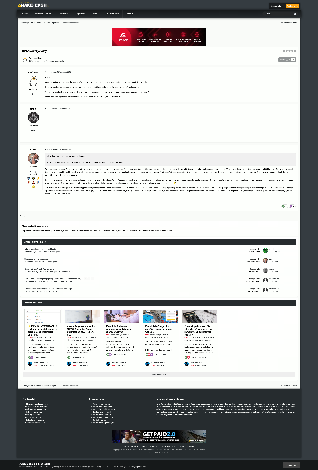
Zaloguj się (276, 6)
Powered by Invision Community (159, 452)
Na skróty (64, 14)
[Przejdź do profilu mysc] (30, 364)
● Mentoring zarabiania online (37, 404)
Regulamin (154, 446)
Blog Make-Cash (73, 340)
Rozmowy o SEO (54, 291)
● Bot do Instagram (98, 420)
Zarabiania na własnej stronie (238, 412)
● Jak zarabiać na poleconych (102, 423)
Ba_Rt (74, 156)
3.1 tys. (34, 172)
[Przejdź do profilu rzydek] (265, 250)
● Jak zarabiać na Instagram (102, 406)
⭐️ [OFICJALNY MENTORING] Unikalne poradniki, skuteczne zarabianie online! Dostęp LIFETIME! (43, 330)
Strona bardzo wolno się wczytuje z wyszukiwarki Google (48, 289)
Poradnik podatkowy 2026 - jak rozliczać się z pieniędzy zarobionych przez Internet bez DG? (198, 330)
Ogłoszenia (81, 14)
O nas (126, 446)
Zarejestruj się (292, 6)
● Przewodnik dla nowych (101, 404)
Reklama (190, 446)
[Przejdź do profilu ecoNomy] (25, 59)
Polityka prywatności (168, 446)
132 (34, 131)
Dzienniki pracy (54, 252)
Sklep (95, 14)
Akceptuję (292, 465)
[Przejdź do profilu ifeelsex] (265, 270)
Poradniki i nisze (34, 340)
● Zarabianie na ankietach (101, 412)
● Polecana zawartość (33, 412)
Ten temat (285, 14)
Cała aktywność (112, 14)
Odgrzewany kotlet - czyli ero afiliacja (40, 249)
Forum (25, 14)
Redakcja (134, 446)
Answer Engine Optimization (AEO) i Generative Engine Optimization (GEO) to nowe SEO (81, 330)
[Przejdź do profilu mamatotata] (265, 280)
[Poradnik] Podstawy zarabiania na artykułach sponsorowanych (118, 329)
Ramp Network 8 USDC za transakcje (39, 269)
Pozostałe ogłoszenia (55, 61)
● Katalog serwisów (32, 415)
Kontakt (129, 14)
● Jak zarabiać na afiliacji (101, 415)
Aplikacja (143, 446)
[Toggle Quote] (48, 156)
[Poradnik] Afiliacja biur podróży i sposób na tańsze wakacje (158, 329)
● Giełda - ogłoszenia (33, 417)
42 (34, 94)
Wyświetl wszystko (159, 374)
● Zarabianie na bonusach (35, 423)
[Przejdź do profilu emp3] (33, 117)
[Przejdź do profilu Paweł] (33, 158)
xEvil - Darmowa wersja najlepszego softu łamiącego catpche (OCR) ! (53, 279)
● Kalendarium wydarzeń (34, 420)
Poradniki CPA (150, 337)
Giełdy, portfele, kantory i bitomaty (62, 272)
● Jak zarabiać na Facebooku (102, 417)
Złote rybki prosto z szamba (36, 259)
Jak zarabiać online (43, 14)
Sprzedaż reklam (112, 337)
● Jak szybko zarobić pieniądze (103, 409)
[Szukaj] (295, 14)
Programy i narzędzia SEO (63, 281)
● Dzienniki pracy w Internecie (36, 406)
